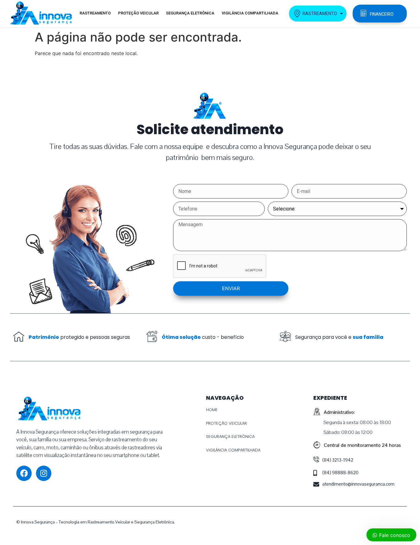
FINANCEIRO (382, 14)
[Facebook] (24, 473)
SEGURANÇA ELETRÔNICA (190, 13)
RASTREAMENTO (95, 13)
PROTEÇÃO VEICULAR (138, 13)
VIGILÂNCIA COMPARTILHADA (250, 13)
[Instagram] (43, 473)
